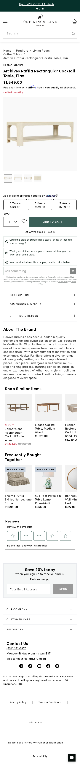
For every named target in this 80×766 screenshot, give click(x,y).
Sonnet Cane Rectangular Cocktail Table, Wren (15, 434)
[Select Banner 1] (39, 8)
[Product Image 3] (37, 178)
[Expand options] (74, 295)
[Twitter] (58, 666)
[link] (40, 295)
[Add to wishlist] (24, 221)
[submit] (73, 33)
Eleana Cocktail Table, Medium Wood (45, 428)
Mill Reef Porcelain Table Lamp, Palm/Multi (48, 499)
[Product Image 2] (28, 178)
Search (12, 33)
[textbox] (11, 222)
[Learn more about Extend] (56, 195)
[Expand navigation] (8, 21)
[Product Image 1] (18, 178)
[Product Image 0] (8, 178)
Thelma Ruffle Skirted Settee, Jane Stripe (18, 499)
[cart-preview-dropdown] (75, 21)
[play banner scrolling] (43, 8)
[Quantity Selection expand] (16, 221)
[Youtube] (40, 666)
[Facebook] (49, 666)
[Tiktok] (31, 666)
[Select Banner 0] (37, 8)
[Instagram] (22, 666)
